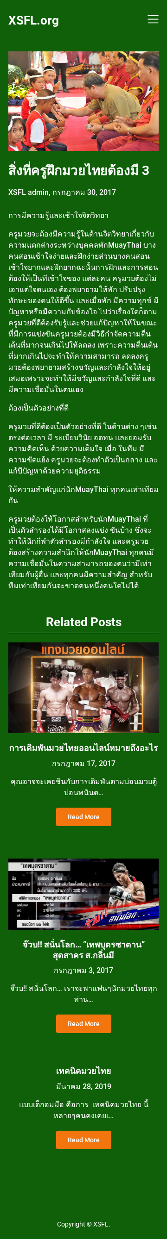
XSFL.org (33, 20)
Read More (84, 817)
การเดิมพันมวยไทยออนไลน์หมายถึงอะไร (83, 748)
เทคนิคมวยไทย (83, 1071)
